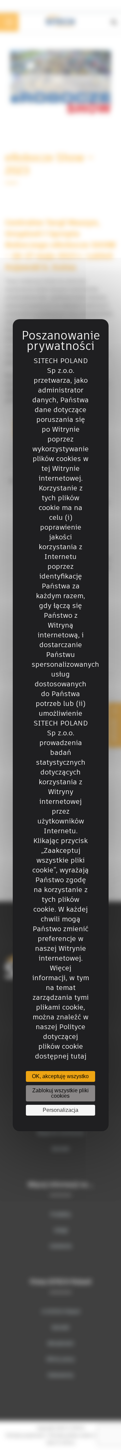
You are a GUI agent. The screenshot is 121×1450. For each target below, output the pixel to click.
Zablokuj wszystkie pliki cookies (60, 1093)
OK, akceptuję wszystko (60, 1076)
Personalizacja (60, 1110)
